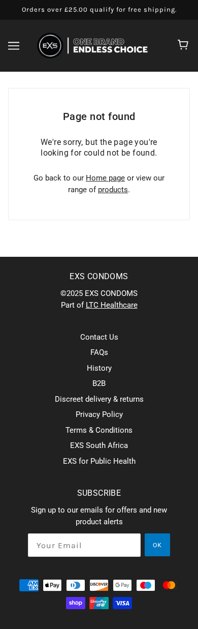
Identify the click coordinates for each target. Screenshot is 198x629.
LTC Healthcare (112, 305)
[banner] (97, 44)
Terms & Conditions (99, 430)
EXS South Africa (99, 445)
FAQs (99, 352)
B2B (99, 383)
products (113, 189)
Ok (157, 545)
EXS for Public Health (99, 461)
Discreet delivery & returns (99, 399)
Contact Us (99, 337)
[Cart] (184, 46)
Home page (105, 178)
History (99, 368)
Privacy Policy (99, 414)
